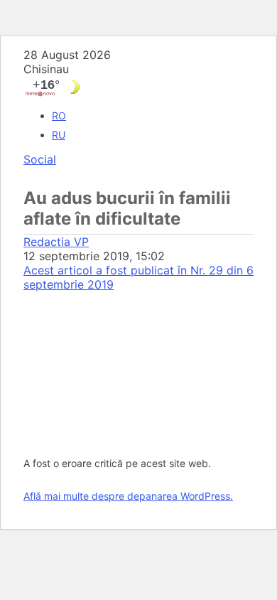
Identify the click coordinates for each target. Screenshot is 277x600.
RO (59, 115)
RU (58, 135)
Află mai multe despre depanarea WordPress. (128, 496)
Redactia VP (56, 242)
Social (39, 159)
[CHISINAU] (138, 87)
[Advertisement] (138, 368)
